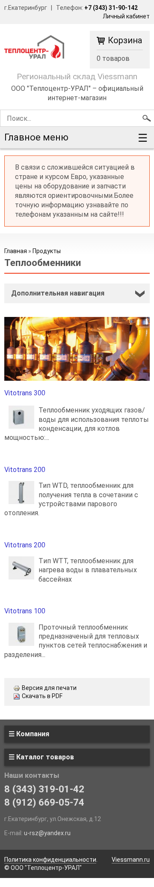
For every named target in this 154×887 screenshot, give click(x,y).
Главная (15, 251)
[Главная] (34, 46)
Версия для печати (49, 687)
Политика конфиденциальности (50, 859)
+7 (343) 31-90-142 (111, 7)
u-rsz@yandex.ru (47, 833)
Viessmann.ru (131, 859)
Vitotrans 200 (24, 470)
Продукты (47, 251)
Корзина (125, 40)
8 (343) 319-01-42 (44, 788)
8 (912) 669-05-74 (44, 802)
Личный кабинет (126, 16)
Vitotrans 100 (24, 611)
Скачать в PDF (42, 696)
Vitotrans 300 (24, 393)
